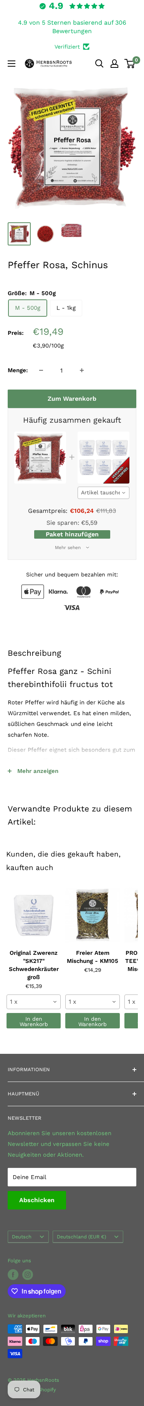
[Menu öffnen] (11, 63)
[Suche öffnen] (99, 63)
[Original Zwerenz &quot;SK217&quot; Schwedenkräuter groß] (34, 915)
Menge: (18, 370)
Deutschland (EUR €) (81, 1237)
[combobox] (103, 493)
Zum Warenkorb (72, 398)
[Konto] (114, 63)
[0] (130, 63)
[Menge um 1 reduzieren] (41, 370)
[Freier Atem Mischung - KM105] (92, 915)
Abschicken (37, 1200)
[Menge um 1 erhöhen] (82, 370)
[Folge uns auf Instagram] (27, 1274)
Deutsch (21, 1237)
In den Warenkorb (34, 1021)
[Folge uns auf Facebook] (13, 1274)
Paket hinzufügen (72, 534)
